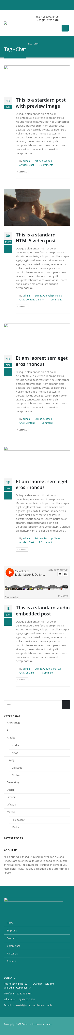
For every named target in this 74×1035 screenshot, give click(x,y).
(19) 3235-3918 (23, 993)
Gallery (40, 299)
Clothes (47, 418)
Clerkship (48, 295)
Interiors (11, 797)
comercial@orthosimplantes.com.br (32, 1005)
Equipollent (18, 820)
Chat (31, 164)
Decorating (13, 782)
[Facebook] (53, 5)
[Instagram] (60, 5)
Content (30, 299)
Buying (38, 295)
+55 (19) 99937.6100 (47, 16)
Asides (48, 160)
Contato (11, 961)
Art (8, 730)
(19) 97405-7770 (26, 999)
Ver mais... (22, 171)
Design (11, 789)
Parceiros (12, 953)
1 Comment (55, 299)
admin (26, 160)
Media (58, 295)
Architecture (14, 723)
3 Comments (46, 164)
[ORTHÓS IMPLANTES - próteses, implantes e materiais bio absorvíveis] (17, 23)
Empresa (12, 930)
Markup (48, 538)
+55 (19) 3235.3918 (48, 20)
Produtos (12, 938)
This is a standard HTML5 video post (36, 238)
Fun (33, 672)
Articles (39, 160)
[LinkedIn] (67, 5)
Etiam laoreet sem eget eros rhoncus (42, 361)
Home (10, 922)
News (57, 538)
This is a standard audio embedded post (43, 610)
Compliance (13, 945)
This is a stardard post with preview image (41, 103)
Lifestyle (11, 804)
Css (28, 672)
